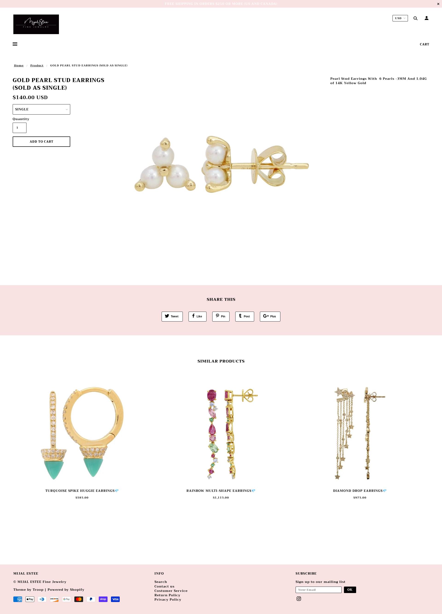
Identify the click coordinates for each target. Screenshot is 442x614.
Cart (424, 44)
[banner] (36, 24)
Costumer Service (171, 590)
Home (19, 65)
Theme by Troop (28, 589)
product (37, 65)
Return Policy (167, 595)
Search (160, 581)
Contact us (164, 586)
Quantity (19, 119)
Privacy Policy (167, 599)
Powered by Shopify (66, 589)
